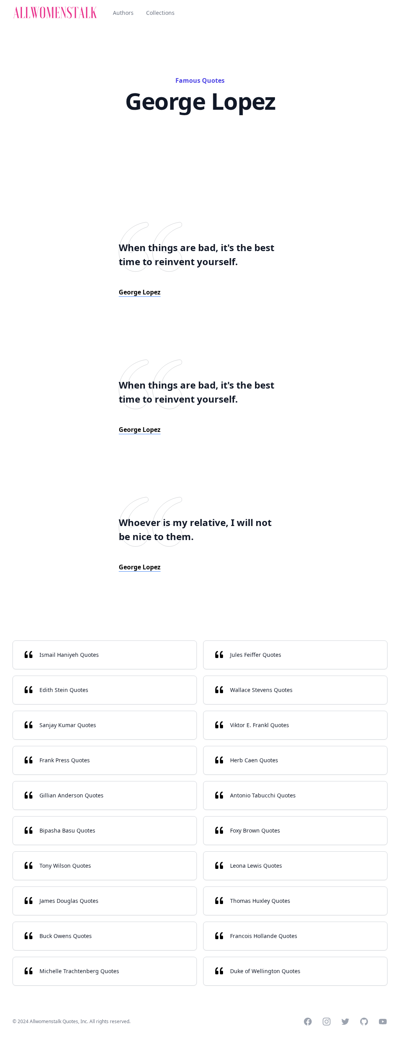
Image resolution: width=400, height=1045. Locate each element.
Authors (123, 12)
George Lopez (140, 292)
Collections (160, 12)
